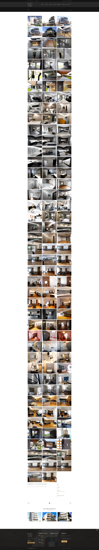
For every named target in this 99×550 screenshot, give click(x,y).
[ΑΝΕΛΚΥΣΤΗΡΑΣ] (34, 53)
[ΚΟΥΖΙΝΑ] (64, 129)
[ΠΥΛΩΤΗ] (34, 64)
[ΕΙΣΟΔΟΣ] (64, 64)
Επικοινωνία (68, 4)
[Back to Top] (97, 530)
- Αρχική (51, 535)
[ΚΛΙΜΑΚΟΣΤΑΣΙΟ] (64, 53)
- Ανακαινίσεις (56, 535)
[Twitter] (30, 542)
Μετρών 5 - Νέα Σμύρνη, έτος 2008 (64, 516)
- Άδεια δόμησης (56, 539)
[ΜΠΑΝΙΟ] (34, 118)
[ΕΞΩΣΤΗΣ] (34, 129)
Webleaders (33, 548)
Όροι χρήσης (63, 548)
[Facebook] (28, 542)
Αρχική (42, 4)
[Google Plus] (32, 542)
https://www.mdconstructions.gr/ (61, 491)
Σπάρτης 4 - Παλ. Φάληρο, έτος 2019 (34, 516)
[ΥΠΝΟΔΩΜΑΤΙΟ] (64, 118)
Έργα (59, 4)
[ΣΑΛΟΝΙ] (34, 194)
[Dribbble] (34, 542)
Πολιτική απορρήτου (68, 548)
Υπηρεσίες (50, 4)
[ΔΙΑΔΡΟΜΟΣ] (49, 194)
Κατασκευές (55, 4)
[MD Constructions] (30, 4)
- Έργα (51, 539)
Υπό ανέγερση (63, 4)
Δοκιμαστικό (49, 516)
